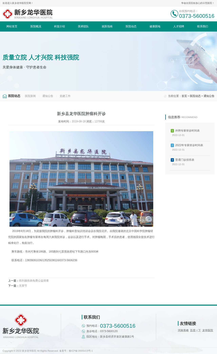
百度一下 (195, 330)
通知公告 (209, 96)
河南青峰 (183, 330)
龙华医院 (207, 330)
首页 (184, 96)
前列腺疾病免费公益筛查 (34, 280)
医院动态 (195, 96)
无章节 (23, 285)
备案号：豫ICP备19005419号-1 (76, 350)
